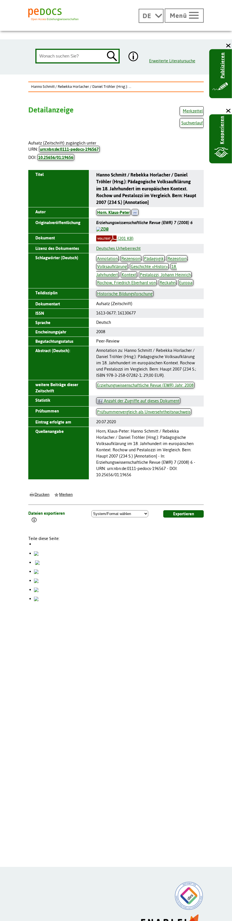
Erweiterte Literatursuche (172, 60)
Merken (66, 494)
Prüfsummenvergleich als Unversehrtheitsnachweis (143, 411)
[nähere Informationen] (133, 57)
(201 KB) (125, 238)
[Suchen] (112, 56)
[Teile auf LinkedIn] (36, 580)
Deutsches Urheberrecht (118, 248)
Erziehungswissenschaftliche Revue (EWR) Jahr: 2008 (145, 385)
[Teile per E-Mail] (36, 589)
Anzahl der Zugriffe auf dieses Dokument (141, 400)
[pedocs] (53, 14)
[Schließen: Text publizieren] (228, 46)
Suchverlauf (192, 122)
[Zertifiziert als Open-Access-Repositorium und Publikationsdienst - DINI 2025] (189, 896)
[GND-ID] (135, 212)
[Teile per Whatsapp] (36, 571)
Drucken (42, 494)
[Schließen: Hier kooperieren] (228, 111)
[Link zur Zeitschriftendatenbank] (102, 228)
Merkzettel (193, 111)
